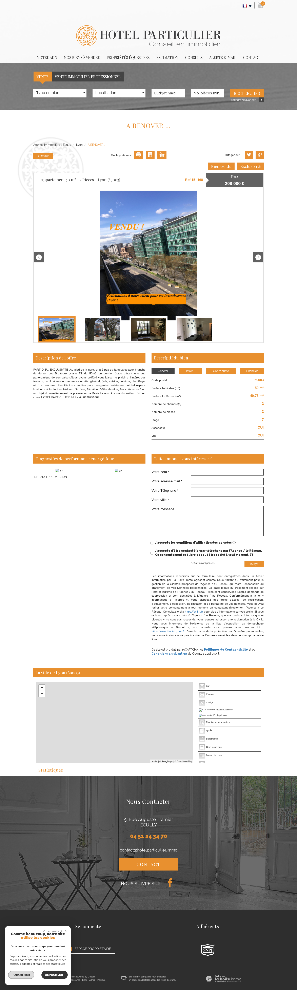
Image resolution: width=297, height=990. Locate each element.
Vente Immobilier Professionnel (88, 76)
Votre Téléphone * (165, 490)
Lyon (79, 144)
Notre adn (47, 57)
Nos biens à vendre (82, 57)
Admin (92, 980)
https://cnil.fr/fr (194, 611)
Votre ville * (160, 500)
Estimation (167, 57)
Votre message (163, 509)
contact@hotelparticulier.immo (148, 850)
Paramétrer (21, 975)
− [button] (42, 693)
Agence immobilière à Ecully (52, 144)
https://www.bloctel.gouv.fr (168, 631)
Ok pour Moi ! (54, 975)
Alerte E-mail (222, 57)
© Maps (166, 761)
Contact (251, 57)
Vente (42, 76)
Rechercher (247, 93)
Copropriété (221, 371)
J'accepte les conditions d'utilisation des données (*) (195, 542)
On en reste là (52, 931)
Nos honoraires (72, 980)
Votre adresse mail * (167, 481)
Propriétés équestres (128, 57)
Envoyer (254, 563)
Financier (252, 371)
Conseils (194, 57)
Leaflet (154, 761)
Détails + (190, 371)
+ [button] (42, 687)
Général (163, 371)
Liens (84, 980)
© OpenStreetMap (183, 761)
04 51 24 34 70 (148, 836)
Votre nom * (160, 472)
